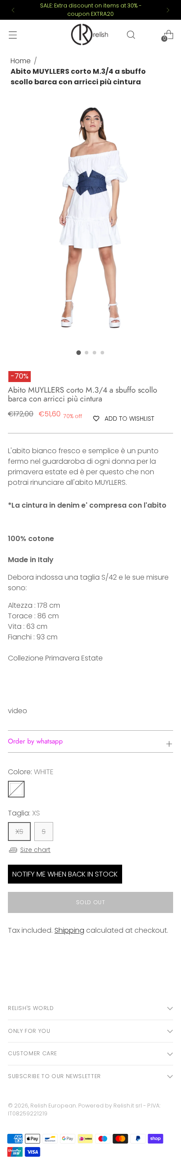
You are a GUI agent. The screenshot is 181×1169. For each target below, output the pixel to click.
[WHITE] (16, 789)
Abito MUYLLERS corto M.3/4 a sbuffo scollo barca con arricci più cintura (78, 76)
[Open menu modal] (13, 34)
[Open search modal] (131, 34)
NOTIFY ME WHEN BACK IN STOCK (65, 874)
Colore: (31, 772)
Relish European (53, 1105)
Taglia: (24, 813)
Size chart (35, 849)
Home (21, 61)
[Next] (167, 10)
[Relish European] (90, 34)
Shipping (69, 930)
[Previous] (13, 10)
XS (19, 831)
